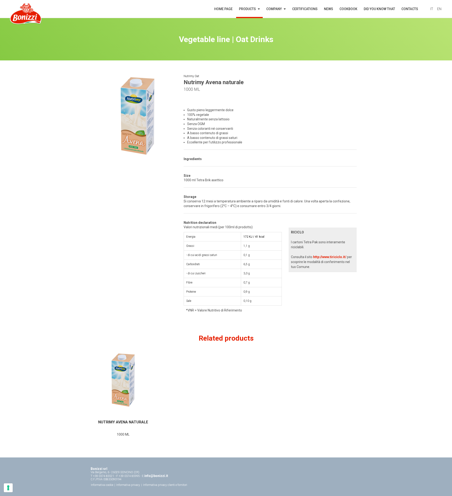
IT (431, 9)
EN (439, 9)
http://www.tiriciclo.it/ (329, 257)
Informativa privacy (128, 485)
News (328, 9)
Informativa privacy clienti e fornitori (165, 485)
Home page (223, 9)
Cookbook (348, 9)
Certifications (305, 9)
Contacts (409, 9)
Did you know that (379, 9)
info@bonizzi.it (156, 476)
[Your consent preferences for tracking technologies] (8, 487)
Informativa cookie (102, 485)
